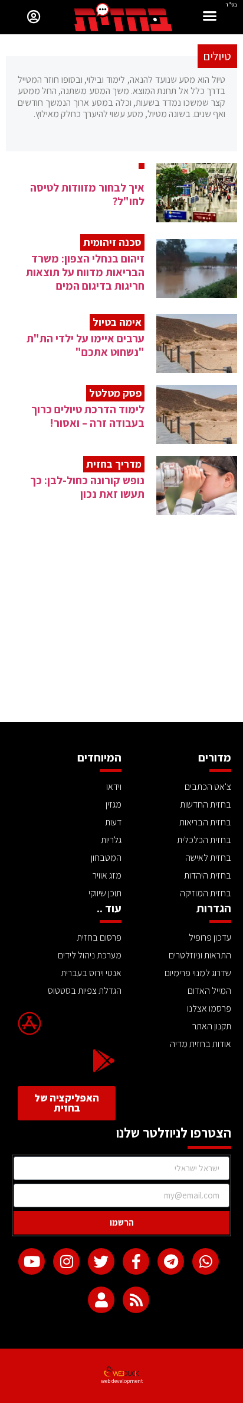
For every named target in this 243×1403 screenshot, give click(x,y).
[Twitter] (101, 1261)
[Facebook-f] (136, 1261)
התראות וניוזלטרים (200, 955)
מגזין (113, 804)
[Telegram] (170, 1261)
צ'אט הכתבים (208, 786)
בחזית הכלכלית (204, 840)
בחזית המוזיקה (205, 893)
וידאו (113, 786)
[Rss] (136, 1300)
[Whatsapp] (205, 1261)
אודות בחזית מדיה (200, 1044)
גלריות (111, 840)
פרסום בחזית (99, 937)
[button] (210, 17)
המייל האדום (209, 990)
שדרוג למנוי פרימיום (198, 973)
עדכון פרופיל (210, 937)
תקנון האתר (211, 1026)
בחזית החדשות (205, 804)
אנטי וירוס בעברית (91, 973)
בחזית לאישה (208, 857)
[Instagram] (66, 1261)
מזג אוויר (107, 875)
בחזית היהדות (207, 875)
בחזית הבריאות (205, 822)
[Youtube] (31, 1261)
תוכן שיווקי (104, 893)
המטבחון (106, 857)
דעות (113, 822)
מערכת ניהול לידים (89, 955)
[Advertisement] (121, 633)
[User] (101, 1300)
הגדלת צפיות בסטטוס (84, 990)
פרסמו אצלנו (209, 1008)
